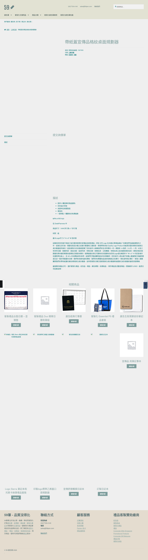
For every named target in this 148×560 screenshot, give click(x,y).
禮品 (25, 533)
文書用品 (17, 525)
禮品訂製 (116, 539)
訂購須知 (80, 520)
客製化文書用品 (20, 15)
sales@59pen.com (86, 6)
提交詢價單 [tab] (8, 136)
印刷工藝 (80, 523)
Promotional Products (121, 533)
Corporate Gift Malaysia (121, 536)
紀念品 (115, 520)
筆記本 (24, 22)
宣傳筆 (16, 523)
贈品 (11, 531)
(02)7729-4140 (73, 6)
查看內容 (16, 325)
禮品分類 (35, 15)
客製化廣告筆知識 (66, 15)
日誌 (75, 55)
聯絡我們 (97, 6)
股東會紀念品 (25, 531)
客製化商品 (117, 541)
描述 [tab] (5, 142)
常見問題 (80, 525)
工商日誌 (14, 30)
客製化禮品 (117, 525)
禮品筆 (22, 523)
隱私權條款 (81, 531)
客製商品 (116, 523)
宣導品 (16, 531)
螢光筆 (29, 22)
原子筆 (18, 22)
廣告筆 (6, 15)
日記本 (71, 55)
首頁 (8, 30)
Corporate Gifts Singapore (122, 531)
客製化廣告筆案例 (50, 15)
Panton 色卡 (81, 528)
